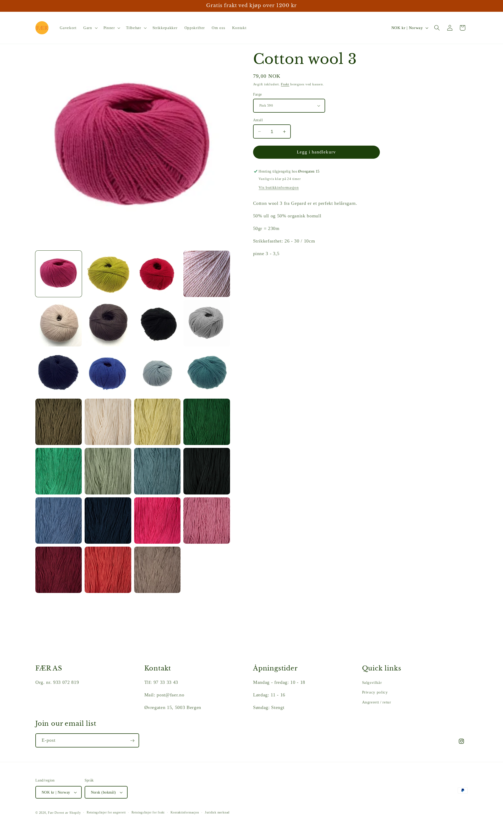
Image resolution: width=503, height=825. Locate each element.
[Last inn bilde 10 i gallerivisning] (108, 372)
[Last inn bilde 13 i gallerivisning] (58, 422)
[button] (90, 28)
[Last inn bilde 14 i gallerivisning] (108, 422)
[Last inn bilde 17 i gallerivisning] (58, 471)
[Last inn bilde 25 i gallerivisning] (58, 570)
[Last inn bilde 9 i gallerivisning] (58, 372)
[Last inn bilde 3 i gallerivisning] (157, 274)
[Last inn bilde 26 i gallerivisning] (108, 570)
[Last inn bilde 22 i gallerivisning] (108, 520)
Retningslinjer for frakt (148, 812)
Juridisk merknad (217, 812)
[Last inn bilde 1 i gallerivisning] (58, 274)
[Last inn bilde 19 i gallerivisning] (157, 471)
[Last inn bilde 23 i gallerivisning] (157, 520)
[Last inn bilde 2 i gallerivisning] (108, 274)
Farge (257, 94)
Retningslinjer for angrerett (106, 812)
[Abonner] (132, 741)
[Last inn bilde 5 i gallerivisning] (58, 323)
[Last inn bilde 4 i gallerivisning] (206, 274)
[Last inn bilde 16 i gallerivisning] (206, 422)
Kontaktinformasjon (185, 812)
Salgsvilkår (372, 682)
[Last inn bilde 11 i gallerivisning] (157, 372)
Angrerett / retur (376, 702)
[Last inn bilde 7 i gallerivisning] (157, 323)
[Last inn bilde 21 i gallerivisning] (58, 520)
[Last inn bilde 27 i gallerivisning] (157, 570)
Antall (258, 120)
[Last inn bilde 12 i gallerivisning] (206, 372)
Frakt (285, 84)
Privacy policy (375, 692)
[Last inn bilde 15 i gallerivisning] (157, 422)
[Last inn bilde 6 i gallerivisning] (108, 323)
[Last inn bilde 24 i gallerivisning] (206, 520)
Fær (50, 813)
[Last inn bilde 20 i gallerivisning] (206, 471)
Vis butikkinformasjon (279, 187)
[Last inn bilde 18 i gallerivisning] (108, 471)
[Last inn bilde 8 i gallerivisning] (206, 323)
